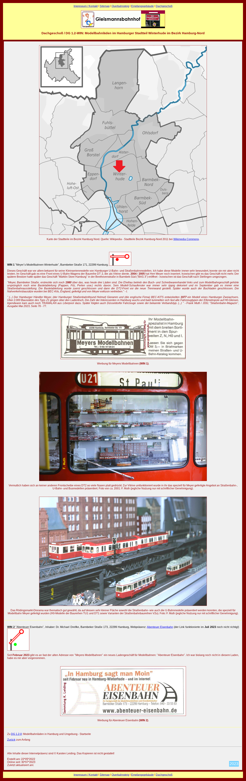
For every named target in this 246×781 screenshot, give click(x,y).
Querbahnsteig (120, 6)
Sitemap (105, 6)
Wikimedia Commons (186, 239)
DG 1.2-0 (16, 734)
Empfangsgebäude (142, 6)
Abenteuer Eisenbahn (160, 627)
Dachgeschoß (164, 6)
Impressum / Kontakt (86, 6)
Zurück (11, 739)
